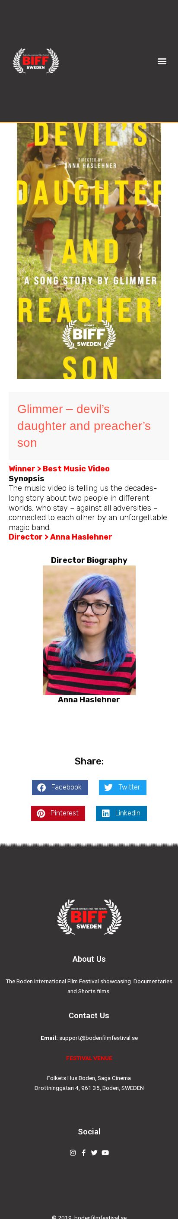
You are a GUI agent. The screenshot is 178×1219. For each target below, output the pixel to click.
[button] (162, 61)
